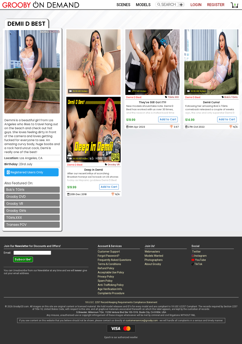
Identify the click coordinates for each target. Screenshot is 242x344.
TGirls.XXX (14, 217)
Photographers (154, 259)
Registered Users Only (26, 172)
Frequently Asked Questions (114, 259)
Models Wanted (154, 255)
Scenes (123, 4)
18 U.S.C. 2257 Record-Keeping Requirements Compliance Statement (121, 302)
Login (196, 4)
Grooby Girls (16, 210)
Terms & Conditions (109, 264)
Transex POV (16, 224)
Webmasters (152, 251)
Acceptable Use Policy (111, 272)
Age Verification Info (110, 289)
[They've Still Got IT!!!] (152, 62)
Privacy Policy (106, 276)
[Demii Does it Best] (93, 62)
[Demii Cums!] (211, 62)
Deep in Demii (93, 170)
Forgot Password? (108, 255)
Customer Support (109, 251)
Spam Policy (105, 280)
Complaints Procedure (111, 293)
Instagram (200, 255)
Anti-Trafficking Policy (111, 284)
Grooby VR (14, 203)
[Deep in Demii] (93, 129)
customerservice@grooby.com (142, 320)
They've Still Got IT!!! (152, 102)
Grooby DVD (16, 196)
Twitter (196, 251)
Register (215, 4)
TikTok (198, 264)
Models (143, 4)
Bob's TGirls (15, 189)
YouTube (200, 259)
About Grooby (153, 264)
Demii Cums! (211, 102)
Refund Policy (106, 268)
